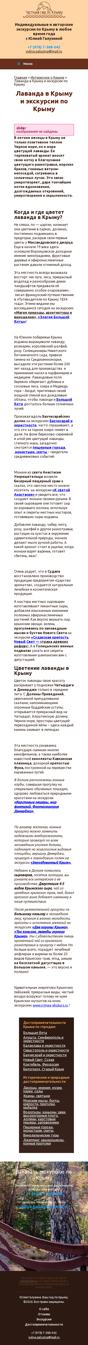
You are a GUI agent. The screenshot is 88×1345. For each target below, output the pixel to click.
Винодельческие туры (41, 1135)
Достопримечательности (44, 1324)
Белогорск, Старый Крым (43, 1069)
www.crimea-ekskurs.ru (50, 1005)
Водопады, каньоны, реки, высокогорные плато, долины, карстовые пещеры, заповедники (44, 1117)
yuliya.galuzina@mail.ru (44, 51)
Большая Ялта (35, 1033)
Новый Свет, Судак (38, 1060)
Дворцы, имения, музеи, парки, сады (43, 1089)
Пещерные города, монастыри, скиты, (38, 1128)
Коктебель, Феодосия (41, 1064)
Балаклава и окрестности (44, 1045)
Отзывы (44, 1314)
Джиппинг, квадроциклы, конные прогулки (44, 1141)
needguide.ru (28, 1281)
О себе (44, 1309)
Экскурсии (44, 1319)
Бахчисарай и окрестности (45, 1055)
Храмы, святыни (36, 1096)
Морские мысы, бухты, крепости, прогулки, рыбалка (41, 1104)
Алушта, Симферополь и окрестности (43, 1039)
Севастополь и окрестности (46, 1050)
